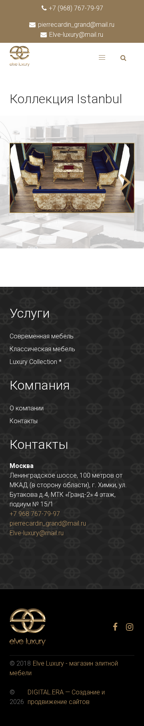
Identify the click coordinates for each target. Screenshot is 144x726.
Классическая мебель (42, 349)
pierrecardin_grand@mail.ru (75, 24)
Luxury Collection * (36, 362)
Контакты (24, 421)
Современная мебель (42, 336)
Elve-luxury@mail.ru (75, 34)
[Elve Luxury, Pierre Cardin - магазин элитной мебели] (20, 64)
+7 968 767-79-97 (35, 514)
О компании (27, 408)
